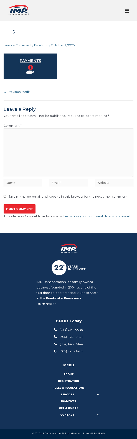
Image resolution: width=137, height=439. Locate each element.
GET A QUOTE (68, 408)
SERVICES (67, 394)
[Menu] (127, 10)
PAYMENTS (68, 401)
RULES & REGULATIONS (69, 387)
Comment (13, 125)
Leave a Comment (18, 45)
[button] (98, 394)
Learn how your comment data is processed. (97, 216)
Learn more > (46, 303)
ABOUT (69, 374)
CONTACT (67, 414)
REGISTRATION (68, 381)
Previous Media (17, 92)
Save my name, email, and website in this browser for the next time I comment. (68, 196)
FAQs (102, 433)
